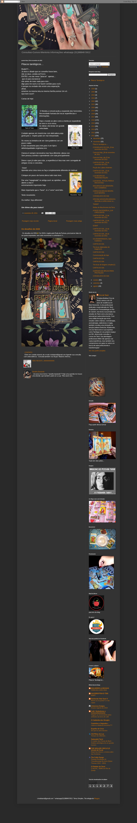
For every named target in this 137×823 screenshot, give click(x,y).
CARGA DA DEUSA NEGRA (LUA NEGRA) (103, 192)
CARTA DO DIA (98, 244)
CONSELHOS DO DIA (101, 196)
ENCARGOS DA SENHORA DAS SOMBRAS (103, 187)
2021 (93, 104)
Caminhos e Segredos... (100, 723)
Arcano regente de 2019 (99, 708)
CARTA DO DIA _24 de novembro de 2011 (101, 163)
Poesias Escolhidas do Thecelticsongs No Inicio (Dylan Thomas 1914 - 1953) (101, 761)
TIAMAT (96, 204)
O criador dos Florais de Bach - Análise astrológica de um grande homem (102, 743)
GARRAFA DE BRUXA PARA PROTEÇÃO (103, 272)
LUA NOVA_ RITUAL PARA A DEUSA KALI (103, 182)
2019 (93, 111)
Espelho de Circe (97, 729)
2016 (93, 120)
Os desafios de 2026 (30, 229)
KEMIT (93, 695)
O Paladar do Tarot (98, 766)
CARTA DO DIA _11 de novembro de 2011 (101, 221)
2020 (93, 107)
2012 (93, 132)
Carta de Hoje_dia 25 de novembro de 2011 (101, 158)
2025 (93, 92)
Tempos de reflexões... (98, 736)
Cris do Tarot (104, 295)
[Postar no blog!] (48, 213)
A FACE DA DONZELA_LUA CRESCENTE (103, 211)
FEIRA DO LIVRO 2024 (99, 690)
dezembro (97, 138)
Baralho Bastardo (38, 372)
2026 (93, 89)
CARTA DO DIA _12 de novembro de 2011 (101, 216)
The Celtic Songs (97, 757)
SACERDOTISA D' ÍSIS (99, 693)
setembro (96, 283)
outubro (96, 280)
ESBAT (95, 226)
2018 (93, 114)
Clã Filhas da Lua (97, 734)
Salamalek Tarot (97, 739)
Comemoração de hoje (101, 255)
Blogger (96, 798)
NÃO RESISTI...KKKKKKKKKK (43, 361)
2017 (93, 117)
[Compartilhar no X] (50, 213)
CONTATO (28, 352)
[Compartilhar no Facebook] (52, 213)
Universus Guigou (98, 706)
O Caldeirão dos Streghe (100, 720)
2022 (93, 101)
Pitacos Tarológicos (97, 80)
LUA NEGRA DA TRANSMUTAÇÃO (100, 177)
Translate (105, 67)
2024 (93, 95)
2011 (93, 136)
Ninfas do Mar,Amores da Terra (104, 207)
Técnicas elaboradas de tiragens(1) (101, 248)
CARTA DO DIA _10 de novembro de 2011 (101, 230)
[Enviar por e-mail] (46, 213)
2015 (93, 123)
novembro (97, 141)
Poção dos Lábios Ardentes (102, 167)
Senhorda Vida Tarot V (99, 699)
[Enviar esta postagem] (42, 213)
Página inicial (52, 221)
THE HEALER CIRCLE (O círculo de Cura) (100, 749)
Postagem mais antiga (74, 221)
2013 (93, 129)
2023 (93, 98)
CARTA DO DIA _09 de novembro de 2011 (101, 235)
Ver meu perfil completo (97, 351)
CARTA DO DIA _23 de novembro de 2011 (101, 172)
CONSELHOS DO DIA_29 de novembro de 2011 (103, 148)
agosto (95, 286)
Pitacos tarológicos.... (100, 144)
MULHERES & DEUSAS (100, 688)
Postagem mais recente (30, 221)
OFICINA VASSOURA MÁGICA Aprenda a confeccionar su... (104, 200)
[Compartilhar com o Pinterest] (54, 213)
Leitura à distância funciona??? (101, 725)
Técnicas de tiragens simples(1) (104, 265)
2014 (93, 126)
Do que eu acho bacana (99, 730)
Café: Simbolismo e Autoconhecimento (98, 712)
